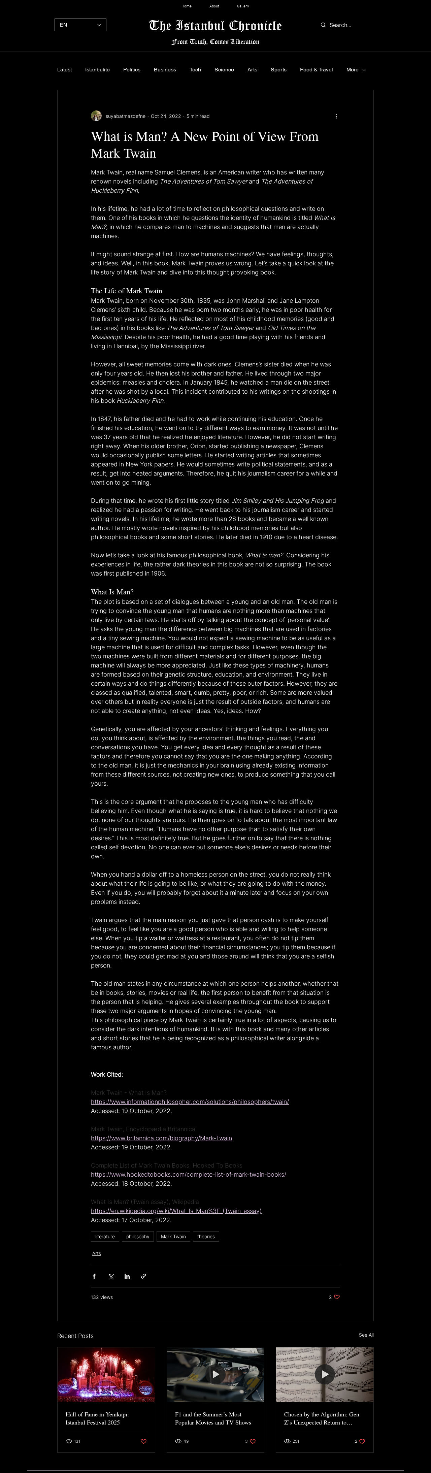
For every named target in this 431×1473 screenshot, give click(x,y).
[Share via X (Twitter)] (110, 1276)
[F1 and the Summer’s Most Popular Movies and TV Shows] (215, 1374)
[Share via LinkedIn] (127, 1276)
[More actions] (336, 116)
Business (165, 69)
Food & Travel (316, 69)
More (352, 69)
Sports (279, 69)
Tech (195, 69)
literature (105, 1236)
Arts (252, 69)
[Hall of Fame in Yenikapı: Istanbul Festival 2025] (106, 1374)
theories (206, 1236)
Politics (131, 69)
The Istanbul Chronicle (215, 25)
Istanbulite (97, 69)
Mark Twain (173, 1236)
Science (224, 69)
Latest (64, 69)
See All (366, 1335)
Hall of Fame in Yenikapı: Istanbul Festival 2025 (97, 1418)
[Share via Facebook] (94, 1276)
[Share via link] (143, 1276)
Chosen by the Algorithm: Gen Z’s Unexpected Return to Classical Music (321, 1418)
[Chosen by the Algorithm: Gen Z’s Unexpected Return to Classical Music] (324, 1374)
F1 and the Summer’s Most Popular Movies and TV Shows (213, 1418)
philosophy (138, 1236)
